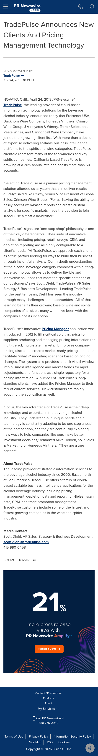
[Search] (92, 7)
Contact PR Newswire (48, 693)
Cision (57, 749)
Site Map (35, 742)
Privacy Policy (38, 736)
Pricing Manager (55, 328)
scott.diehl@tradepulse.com (26, 542)
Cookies (64, 742)
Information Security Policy (72, 736)
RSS (50, 742)
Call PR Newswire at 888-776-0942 (49, 720)
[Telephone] (80, 7)
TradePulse (12, 104)
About (48, 703)
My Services (47, 708)
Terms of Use (14, 736)
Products (48, 698)
